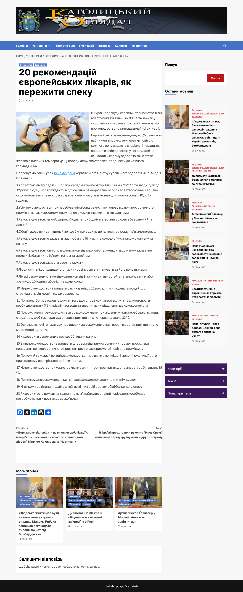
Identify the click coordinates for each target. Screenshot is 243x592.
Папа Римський (211, 316)
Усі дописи (139, 45)
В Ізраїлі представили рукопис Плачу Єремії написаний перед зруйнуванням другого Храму (128, 432)
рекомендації (64, 173)
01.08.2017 (27, 100)
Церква (86, 504)
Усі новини (39, 45)
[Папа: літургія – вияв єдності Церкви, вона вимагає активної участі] (177, 323)
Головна (22, 45)
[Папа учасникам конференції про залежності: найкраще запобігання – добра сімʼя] (177, 248)
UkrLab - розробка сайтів (121, 586)
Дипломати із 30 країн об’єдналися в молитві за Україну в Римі (85, 517)
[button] (196, 368)
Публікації (86, 45)
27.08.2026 (27, 539)
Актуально (25, 496)
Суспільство (26, 65)
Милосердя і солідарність (33, 500)
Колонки (121, 45)
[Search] (225, 45)
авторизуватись (87, 566)
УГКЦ (51, 500)
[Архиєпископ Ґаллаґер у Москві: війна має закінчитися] (138, 492)
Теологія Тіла (65, 45)
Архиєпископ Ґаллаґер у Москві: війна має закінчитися (136, 517)
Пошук (171, 64)
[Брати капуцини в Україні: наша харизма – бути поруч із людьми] (177, 288)
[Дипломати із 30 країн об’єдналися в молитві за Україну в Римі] (177, 172)
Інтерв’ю (104, 45)
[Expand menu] (49, 45)
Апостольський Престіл (144, 500)
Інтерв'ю (208, 281)
